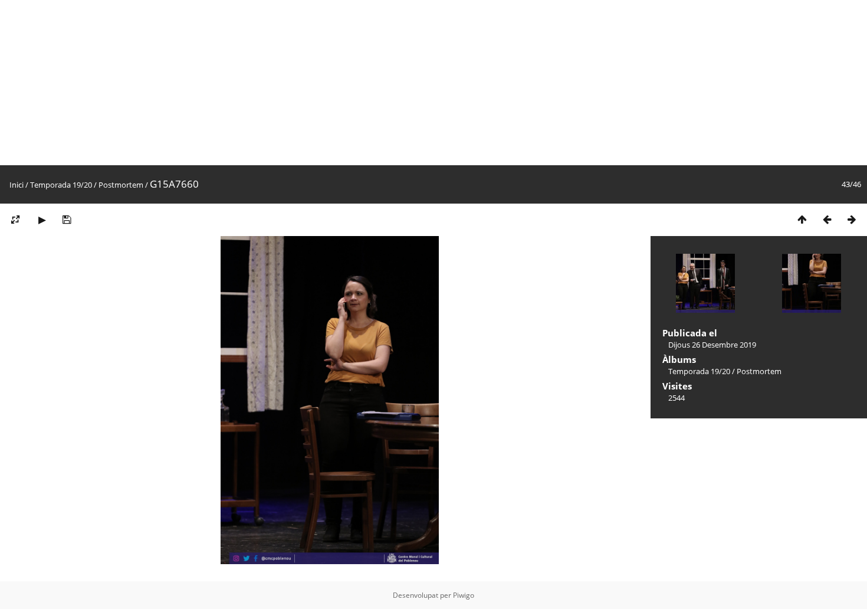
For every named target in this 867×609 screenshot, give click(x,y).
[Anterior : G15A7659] (827, 219)
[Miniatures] (802, 219)
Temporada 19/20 (61, 184)
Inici (16, 184)
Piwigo (463, 595)
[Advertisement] (354, 82)
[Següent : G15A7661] (851, 219)
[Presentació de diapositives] (41, 219)
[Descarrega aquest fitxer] (66, 219)
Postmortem (120, 184)
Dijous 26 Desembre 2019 (712, 344)
